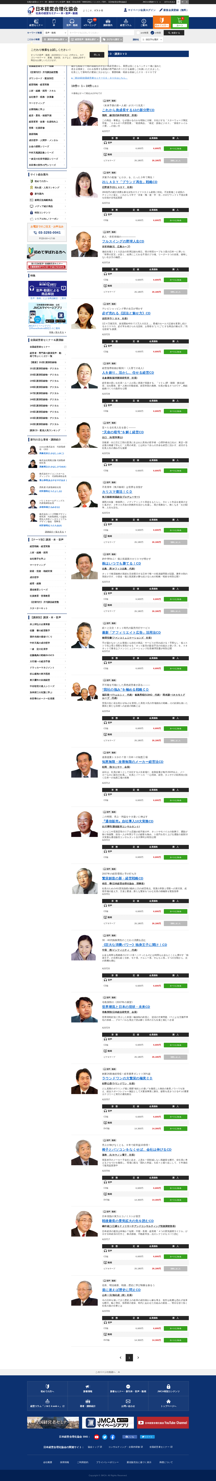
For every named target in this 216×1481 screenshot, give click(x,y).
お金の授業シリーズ (39, 146)
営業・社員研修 (37, 128)
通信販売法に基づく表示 (139, 1462)
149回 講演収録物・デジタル (44, 381)
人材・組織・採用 (39, 552)
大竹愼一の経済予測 (40, 661)
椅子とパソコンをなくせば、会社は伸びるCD (136, 1149)
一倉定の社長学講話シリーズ (43, 159)
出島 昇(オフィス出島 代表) (118, 568)
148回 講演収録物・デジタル (44, 387)
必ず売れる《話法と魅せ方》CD (126, 313)
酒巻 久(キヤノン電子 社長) (118, 1154)
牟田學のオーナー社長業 (42, 698)
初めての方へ (41, 181)
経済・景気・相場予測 (40, 115)
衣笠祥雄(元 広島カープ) (116, 246)
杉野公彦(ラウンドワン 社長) (118, 1083)
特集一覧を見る (58, 332)
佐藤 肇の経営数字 (40, 630)
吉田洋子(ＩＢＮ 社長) (115, 318)
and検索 (144, 33)
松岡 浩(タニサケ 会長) (116, 767)
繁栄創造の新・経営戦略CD (122, 878)
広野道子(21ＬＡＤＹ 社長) (117, 187)
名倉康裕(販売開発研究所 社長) (119, 377)
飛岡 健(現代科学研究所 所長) (119, 115)
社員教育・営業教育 (40, 596)
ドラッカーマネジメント (42, 667)
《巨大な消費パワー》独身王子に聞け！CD (134, 945)
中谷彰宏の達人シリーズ (42, 686)
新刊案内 (39, 193)
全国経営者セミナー (40, 347)
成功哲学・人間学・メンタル (43, 140)
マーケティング (37, 103)
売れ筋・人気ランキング (47, 187)
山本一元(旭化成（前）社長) (117, 1295)
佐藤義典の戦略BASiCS (42, 655)
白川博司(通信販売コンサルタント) (121, 826)
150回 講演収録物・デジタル (44, 374)
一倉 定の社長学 (39, 649)
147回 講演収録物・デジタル (44, 393)
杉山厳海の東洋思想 (40, 673)
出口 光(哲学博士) (112, 437)
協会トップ (93, 1447)
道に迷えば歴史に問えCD (121, 1290)
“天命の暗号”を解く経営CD (123, 432)
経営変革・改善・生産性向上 (43, 121)
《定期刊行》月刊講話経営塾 (43, 72)
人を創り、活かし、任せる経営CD (128, 372)
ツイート (148, 1437)
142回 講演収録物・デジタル (44, 424)
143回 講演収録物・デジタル (44, 418)
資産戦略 (33, 134)
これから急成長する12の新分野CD (128, 110)
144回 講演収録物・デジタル (44, 412)
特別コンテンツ (42, 212)
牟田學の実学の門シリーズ (42, 165)
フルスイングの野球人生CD (123, 241)
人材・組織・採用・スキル (42, 90)
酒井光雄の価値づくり (41, 636)
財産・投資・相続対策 (41, 571)
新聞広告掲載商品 (44, 200)
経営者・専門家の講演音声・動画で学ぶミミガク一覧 (45, 354)
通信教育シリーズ (39, 589)
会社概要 (47, 1462)
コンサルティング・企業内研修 (124, 1447)
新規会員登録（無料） (176, 10)
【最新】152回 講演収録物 (43, 362)
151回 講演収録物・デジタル (44, 368)
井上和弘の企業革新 (40, 624)
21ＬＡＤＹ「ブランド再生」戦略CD (129, 182)
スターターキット (39, 608)
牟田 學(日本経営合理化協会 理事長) (123, 883)
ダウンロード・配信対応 (41, 78)
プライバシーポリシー (107, 1462)
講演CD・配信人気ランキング (45, 430)
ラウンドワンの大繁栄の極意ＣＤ (127, 1078)
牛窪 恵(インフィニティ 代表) (119, 950)
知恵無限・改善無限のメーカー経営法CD (133, 762)
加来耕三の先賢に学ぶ (41, 692)
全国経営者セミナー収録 (41, 66)
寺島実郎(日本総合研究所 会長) (119, 1012)
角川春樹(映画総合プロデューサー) (121, 497)
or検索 (158, 33)
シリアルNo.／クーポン (46, 218)
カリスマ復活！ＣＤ (117, 491)
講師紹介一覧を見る (56, 532)
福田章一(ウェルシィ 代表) (117, 694)
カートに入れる (175, 148)
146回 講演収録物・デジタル (44, 399)
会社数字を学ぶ (38, 558)
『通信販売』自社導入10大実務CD (128, 821)
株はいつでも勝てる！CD (121, 563)
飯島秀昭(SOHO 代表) (147, 694)
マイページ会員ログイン (142, 10)
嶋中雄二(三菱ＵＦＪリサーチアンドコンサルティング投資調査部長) (139, 1226)
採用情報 (64, 1462)
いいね (131, 1437)
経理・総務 (35, 583)
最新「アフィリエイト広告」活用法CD (131, 632)
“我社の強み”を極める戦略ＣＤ (125, 689)
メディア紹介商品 (41, 206)
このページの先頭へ (108, 1372)
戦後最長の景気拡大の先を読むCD (128, 1221)
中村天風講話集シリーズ (41, 152)
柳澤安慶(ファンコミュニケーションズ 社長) (127, 637)
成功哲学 (34, 577)
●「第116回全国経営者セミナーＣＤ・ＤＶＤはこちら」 (99, 78)
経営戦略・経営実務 (39, 84)
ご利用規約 (82, 1462)
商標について (166, 1462)
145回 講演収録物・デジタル (44, 405)
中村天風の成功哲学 (40, 643)
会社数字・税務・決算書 (41, 97)
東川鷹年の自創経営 (40, 680)
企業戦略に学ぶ (37, 109)
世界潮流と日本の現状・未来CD (126, 1007)
